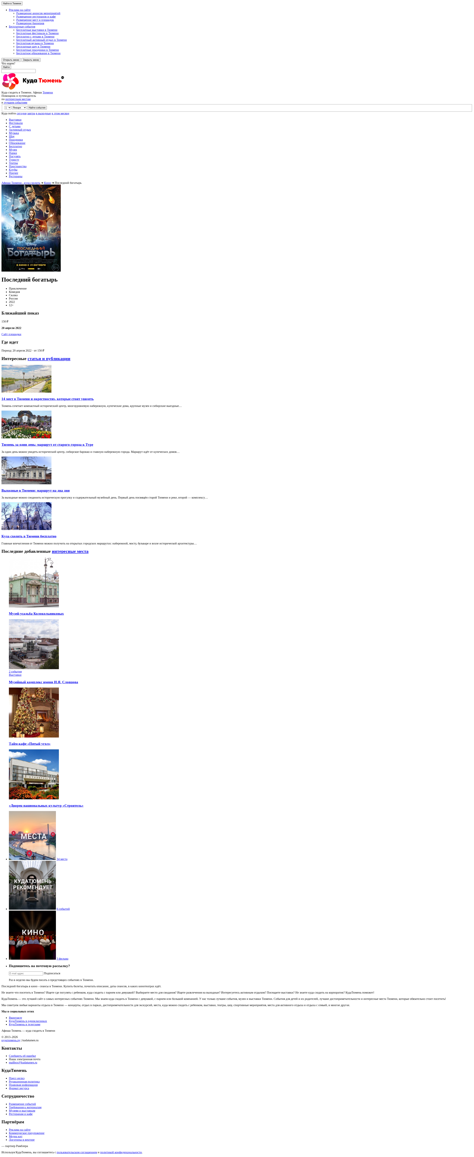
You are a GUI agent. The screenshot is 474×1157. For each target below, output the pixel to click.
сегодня (21, 113)
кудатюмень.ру (10, 1040)
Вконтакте (15, 1017)
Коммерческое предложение (26, 1133)
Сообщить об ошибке (22, 1055)
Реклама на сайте (20, 1129)
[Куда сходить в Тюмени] (42, 89)
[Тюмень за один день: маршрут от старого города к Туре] (26, 437)
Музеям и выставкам (22, 1110)
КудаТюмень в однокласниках (28, 1021)
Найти (6, 67)
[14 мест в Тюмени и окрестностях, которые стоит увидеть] (26, 391)
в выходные (43, 113)
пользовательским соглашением (77, 1152)
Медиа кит (15, 1136)
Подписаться (52, 973)
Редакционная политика (24, 1081)
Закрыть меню (31, 59)
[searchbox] (237, 67)
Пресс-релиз (16, 1078)
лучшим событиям (15, 102)
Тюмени (48, 92)
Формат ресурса (19, 1088)
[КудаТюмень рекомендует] (32, 908)
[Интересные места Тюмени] (32, 859)
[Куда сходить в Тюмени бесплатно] (26, 529)
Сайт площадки (11, 334)
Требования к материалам (25, 1107)
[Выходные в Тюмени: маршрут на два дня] (26, 483)
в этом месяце (60, 113)
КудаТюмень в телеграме (24, 1024)
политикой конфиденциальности (121, 1152)
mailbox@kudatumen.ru (23, 1062)
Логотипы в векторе (22, 1139)
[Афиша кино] (32, 958)
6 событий (63, 908)
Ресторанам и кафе (21, 1114)
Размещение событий (22, 1104)
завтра (31, 113)
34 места (62, 859)
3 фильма (62, 958)
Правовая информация (23, 1084)
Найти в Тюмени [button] (12, 3)
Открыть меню (11, 59)
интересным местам (18, 99)
